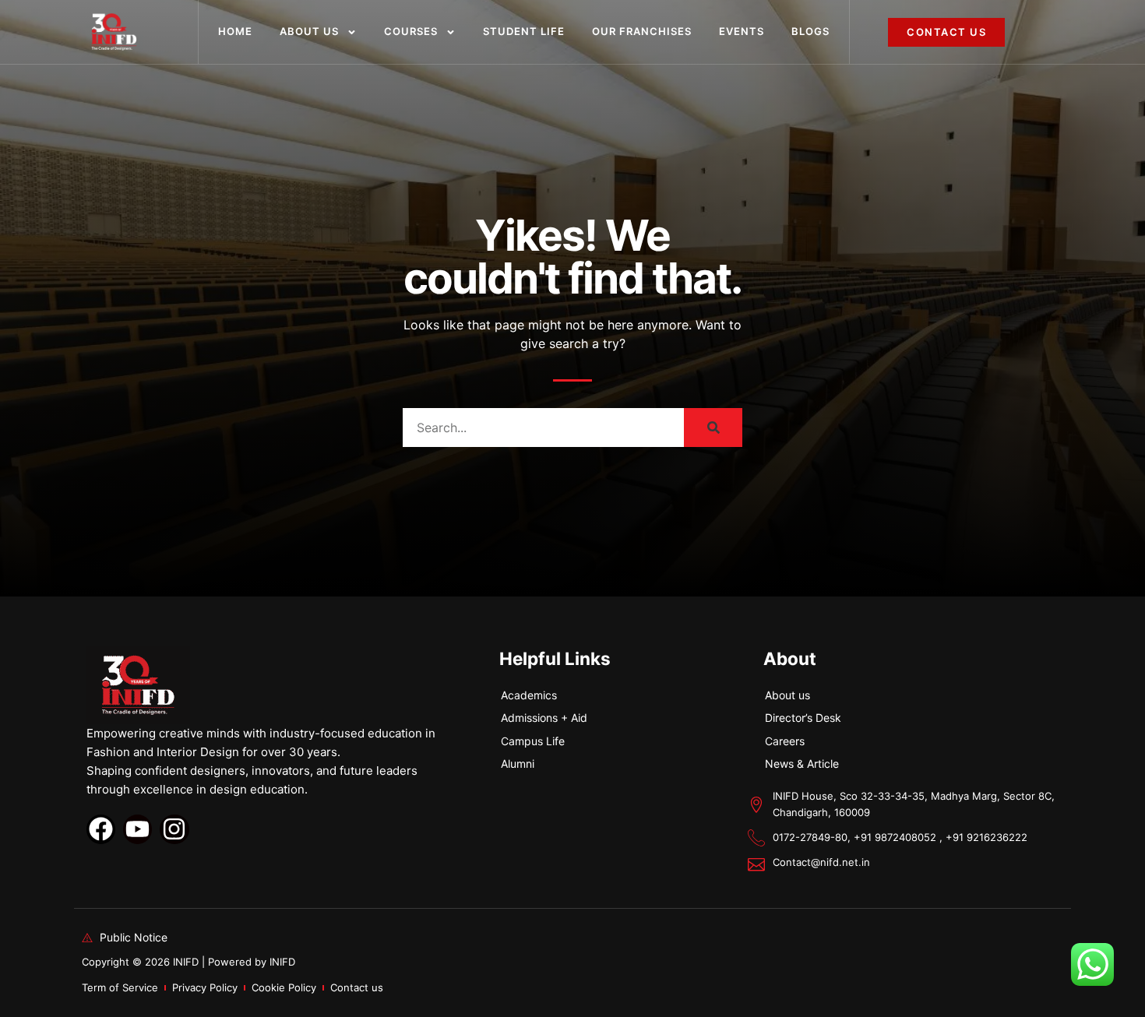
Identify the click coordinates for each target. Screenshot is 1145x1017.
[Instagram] (174, 829)
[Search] (713, 427)
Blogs (810, 31)
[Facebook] (100, 829)
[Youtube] (137, 829)
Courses (411, 31)
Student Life (524, 31)
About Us (309, 31)
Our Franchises (642, 31)
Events (741, 31)
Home (235, 31)
